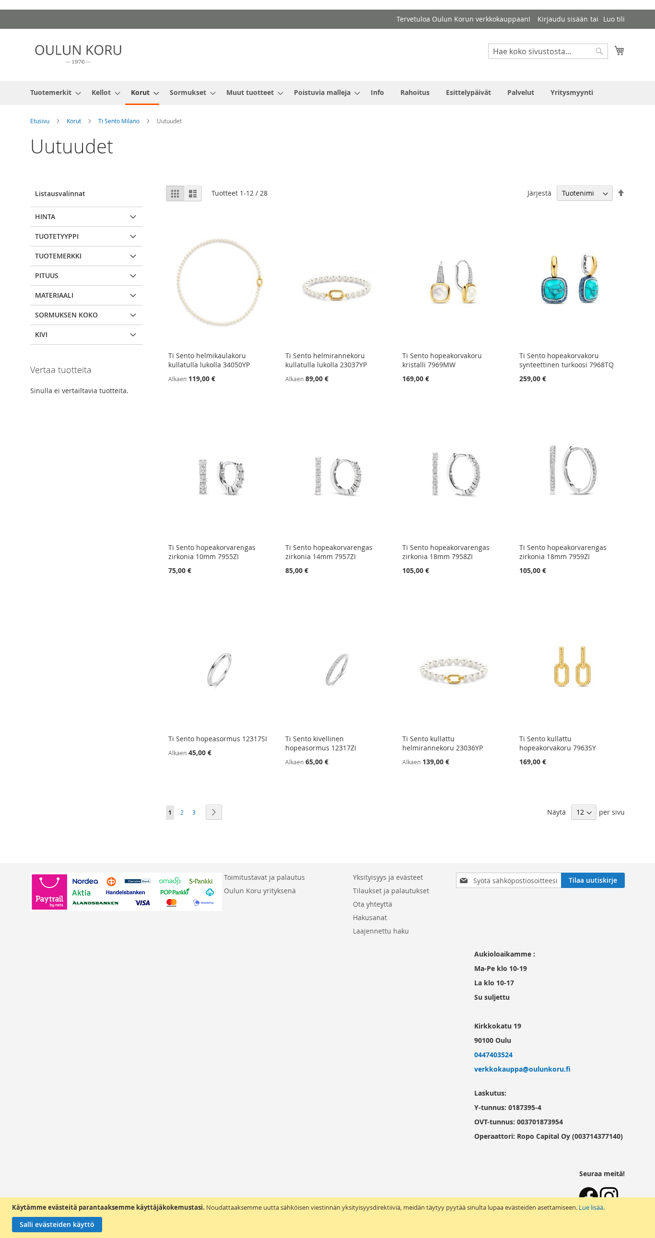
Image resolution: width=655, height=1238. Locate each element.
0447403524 (493, 1054)
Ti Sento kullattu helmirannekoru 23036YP (442, 743)
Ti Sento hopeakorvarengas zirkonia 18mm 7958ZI (446, 552)
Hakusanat (370, 917)
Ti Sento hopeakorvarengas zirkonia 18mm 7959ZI (563, 552)
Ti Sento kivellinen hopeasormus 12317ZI (320, 743)
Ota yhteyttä (372, 904)
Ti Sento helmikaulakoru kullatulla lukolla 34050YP (209, 360)
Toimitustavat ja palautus (264, 877)
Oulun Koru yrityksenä (260, 890)
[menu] (327, 93)
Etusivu (39, 121)
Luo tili (614, 18)
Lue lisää (591, 1207)
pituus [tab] (46, 275)
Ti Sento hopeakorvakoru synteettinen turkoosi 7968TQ (566, 360)
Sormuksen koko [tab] (66, 314)
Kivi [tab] (41, 334)
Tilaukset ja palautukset (391, 890)
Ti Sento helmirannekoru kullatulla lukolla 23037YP (326, 360)
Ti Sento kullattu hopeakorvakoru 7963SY (557, 743)
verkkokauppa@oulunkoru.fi (522, 1069)
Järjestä (539, 193)
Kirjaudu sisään (563, 18)
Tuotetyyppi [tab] (57, 236)
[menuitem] (52, 92)
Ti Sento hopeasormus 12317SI (217, 738)
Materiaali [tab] (54, 295)
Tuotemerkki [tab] (58, 255)
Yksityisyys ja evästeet (388, 877)
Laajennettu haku (381, 930)
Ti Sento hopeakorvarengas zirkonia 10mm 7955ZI (212, 552)
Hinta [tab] (45, 216)
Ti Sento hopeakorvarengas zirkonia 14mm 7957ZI (329, 552)
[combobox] (548, 51)
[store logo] (78, 54)
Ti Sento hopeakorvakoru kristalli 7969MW (442, 360)
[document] (328, 1217)
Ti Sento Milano (119, 121)
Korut (74, 121)
